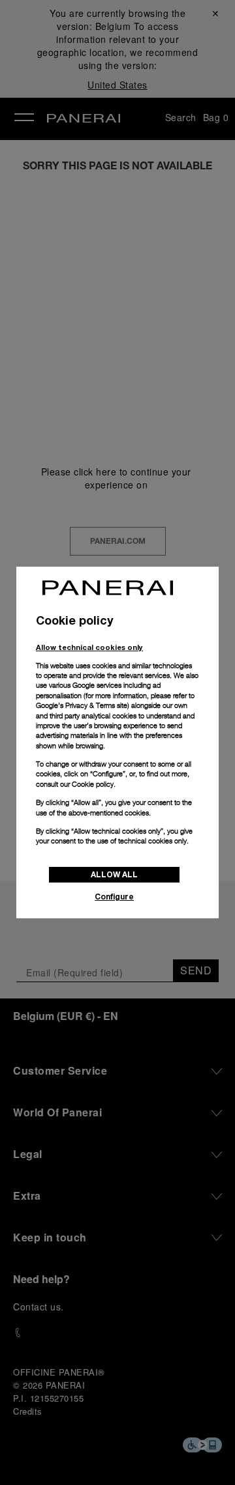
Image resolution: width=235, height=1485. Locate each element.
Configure (114, 896)
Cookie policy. (94, 784)
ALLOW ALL (114, 874)
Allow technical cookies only (89, 647)
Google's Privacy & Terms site (81, 705)
